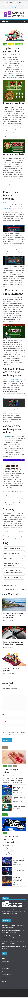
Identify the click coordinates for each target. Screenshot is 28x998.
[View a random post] (24, 21)
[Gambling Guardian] (3, 21)
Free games (11, 44)
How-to (14, 766)
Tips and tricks (5, 961)
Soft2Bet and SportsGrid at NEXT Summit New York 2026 (18, 880)
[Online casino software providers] (14, 654)
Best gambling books (10, 585)
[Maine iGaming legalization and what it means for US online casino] (14, 599)
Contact (4, 981)
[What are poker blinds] (7, 807)
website (16, 284)
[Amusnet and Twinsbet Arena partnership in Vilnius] (7, 861)
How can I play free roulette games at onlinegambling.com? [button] (13, 571)
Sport (3, 965)
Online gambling (18, 44)
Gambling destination (7, 974)
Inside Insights (5, 968)
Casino (5, 44)
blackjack (5, 208)
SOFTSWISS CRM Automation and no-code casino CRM (15, 5)
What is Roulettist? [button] (9, 558)
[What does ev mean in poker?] (7, 799)
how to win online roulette (15, 539)
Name (4, 714)
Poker (3, 958)
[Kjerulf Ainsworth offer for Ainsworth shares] (7, 871)
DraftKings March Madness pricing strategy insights (11, 839)
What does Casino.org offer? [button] (12, 577)
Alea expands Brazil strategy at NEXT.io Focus (14, 946)
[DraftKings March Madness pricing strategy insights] (14, 824)
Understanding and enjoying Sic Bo (11, 770)
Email (4, 722)
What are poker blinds (19, 806)
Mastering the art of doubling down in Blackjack (18, 788)
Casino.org (6, 436)
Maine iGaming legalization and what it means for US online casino (13, 615)
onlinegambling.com (16, 379)
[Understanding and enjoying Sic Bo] (14, 757)
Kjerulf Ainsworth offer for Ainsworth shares (19, 869)
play (12, 75)
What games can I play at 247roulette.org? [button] (11, 564)
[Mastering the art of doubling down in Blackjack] (7, 790)
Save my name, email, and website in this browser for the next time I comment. (14, 734)
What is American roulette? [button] (12, 553)
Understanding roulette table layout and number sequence (13, 643)
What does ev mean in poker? (19, 798)
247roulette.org (7, 297)
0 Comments (17, 54)
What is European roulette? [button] (12, 548)
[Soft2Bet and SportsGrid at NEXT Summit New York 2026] (7, 881)
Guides (9, 766)
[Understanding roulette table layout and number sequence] (14, 627)
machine (18, 321)
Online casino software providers (14, 589)
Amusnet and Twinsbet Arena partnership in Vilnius (19, 860)
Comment (5, 693)
